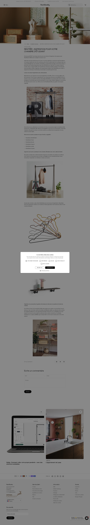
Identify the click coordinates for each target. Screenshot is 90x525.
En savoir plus (60, 257)
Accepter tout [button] (50, 267)
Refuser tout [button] (39, 267)
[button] (45, 270)
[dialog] (45, 262)
